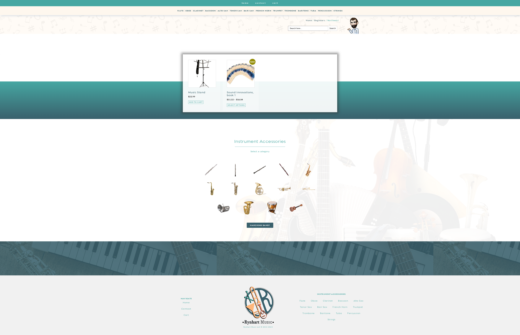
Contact (260, 3)
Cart (275, 3)
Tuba (313, 11)
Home (245, 3)
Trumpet (278, 11)
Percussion (325, 11)
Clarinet (198, 11)
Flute (180, 11)
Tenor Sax (236, 11)
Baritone (303, 11)
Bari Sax (249, 11)
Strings (338, 11)
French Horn (263, 11)
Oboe (188, 11)
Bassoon (210, 11)
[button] (260, 225)
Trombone (290, 11)
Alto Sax (223, 11)
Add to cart (196, 102)
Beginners (319, 20)
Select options (236, 105)
